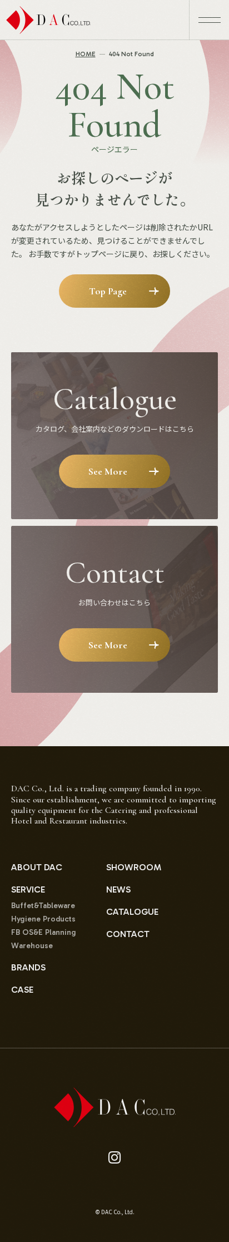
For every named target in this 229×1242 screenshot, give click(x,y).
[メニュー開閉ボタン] (209, 20)
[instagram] (114, 1157)
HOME (86, 54)
